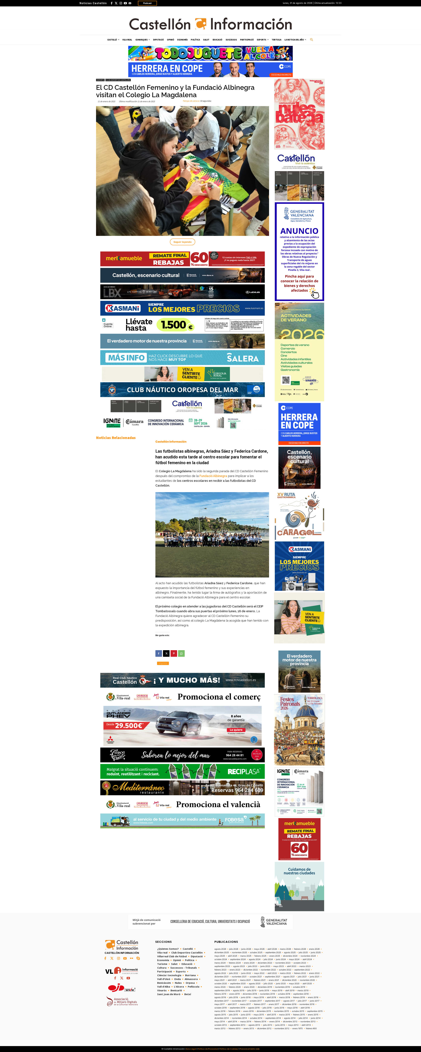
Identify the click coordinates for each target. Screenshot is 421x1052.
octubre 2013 (220, 1025)
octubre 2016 (220, 1008)
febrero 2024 (235, 963)
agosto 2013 (254, 1025)
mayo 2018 (259, 997)
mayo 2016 (292, 1008)
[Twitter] (116, 3)
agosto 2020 (254, 984)
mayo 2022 (259, 973)
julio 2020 (268, 984)
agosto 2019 (238, 990)
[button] (312, 40)
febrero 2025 (260, 956)
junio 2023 (265, 966)
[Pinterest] (174, 653)
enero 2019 (234, 994)
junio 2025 (316, 952)
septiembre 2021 (272, 977)
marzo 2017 (245, 1004)
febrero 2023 (220, 970)
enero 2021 (274, 980)
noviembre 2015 (281, 1011)
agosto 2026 (220, 949)
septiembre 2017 (272, 1001)
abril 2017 (232, 1004)
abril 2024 (307, 959)
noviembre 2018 (267, 994)
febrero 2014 (260, 1022)
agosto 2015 (220, 1015)
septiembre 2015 (314, 1011)
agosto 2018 (220, 997)
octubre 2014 (256, 1018)
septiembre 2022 (302, 970)
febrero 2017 (260, 1004)
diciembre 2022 (250, 970)
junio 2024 (281, 959)
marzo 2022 (285, 973)
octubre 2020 (220, 984)
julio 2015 (233, 1015)
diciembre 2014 (221, 1018)
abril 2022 (272, 973)
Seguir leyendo (182, 241)
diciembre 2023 (265, 963)
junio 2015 (245, 1015)
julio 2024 (268, 959)
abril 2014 (232, 1022)
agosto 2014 (290, 1018)
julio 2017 (302, 1001)
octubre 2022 (285, 970)
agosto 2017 (289, 1001)
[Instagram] (120, 3)
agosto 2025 (290, 952)
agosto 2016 (254, 1008)
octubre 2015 (298, 1011)
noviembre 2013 (307, 1022)
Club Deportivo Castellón (118, 80)
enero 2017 (274, 1004)
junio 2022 (246, 973)
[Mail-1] (129, 3)
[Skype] (138, 958)
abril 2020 (307, 984)
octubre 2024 (220, 959)
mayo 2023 (278, 966)
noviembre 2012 (281, 1028)
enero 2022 (314, 973)
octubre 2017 (256, 1001)
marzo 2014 (245, 1022)
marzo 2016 (219, 1011)
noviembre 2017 (239, 1001)
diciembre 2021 (221, 977)
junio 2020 (281, 984)
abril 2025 (232, 956)
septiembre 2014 (273, 1018)
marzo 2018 (284, 997)
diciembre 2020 (289, 980)
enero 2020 (249, 987)
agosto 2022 (220, 973)
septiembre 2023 (222, 966)
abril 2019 (289, 990)
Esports (100, 80)
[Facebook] (111, 3)
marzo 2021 (245, 980)
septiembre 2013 (237, 1025)
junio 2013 (280, 1025)
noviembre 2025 (239, 952)
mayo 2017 (219, 1004)
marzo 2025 (245, 956)
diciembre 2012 (264, 1028)
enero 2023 (235, 970)
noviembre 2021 (239, 977)
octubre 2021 (256, 977)
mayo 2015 (259, 1015)
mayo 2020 (294, 984)
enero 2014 (274, 1022)
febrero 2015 (299, 1015)
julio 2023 (252, 966)
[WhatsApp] (181, 653)
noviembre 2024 (308, 956)
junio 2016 (279, 1008)
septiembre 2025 (273, 952)
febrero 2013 (234, 1028)
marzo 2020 (220, 987)
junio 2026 (246, 949)
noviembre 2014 (239, 1018)
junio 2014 (316, 1018)
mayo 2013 (293, 1025)
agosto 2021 (289, 977)
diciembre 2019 (265, 987)
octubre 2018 (284, 994)
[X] (166, 653)
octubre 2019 (299, 987)
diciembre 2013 (290, 1022)
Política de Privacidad (208, 1049)
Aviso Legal (191, 1049)
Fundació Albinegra (213, 476)
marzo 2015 (284, 1015)
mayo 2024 (294, 959)
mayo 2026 (259, 949)
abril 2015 (271, 1015)
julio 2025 (303, 952)
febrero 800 (311, 1028)
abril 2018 (271, 997)
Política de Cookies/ (229, 1049)
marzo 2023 (305, 966)
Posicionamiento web (250, 1049)
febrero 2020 (235, 987)
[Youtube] (125, 3)
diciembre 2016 (289, 1004)
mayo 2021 (219, 980)
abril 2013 (306, 1025)
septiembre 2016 (237, 1008)
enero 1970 (297, 1028)
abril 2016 (305, 1008)
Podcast (147, 3)
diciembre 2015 (264, 1011)
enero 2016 (248, 1011)
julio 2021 (302, 977)
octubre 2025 (256, 952)
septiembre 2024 (238, 959)
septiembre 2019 (222, 990)
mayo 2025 (219, 956)
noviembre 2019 (282, 987)
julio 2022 (233, 973)
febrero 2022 (300, 973)
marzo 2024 (220, 963)
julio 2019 (251, 990)
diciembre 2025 (221, 952)
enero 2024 (249, 963)
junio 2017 (314, 1001)
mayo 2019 (277, 990)
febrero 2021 (260, 980)
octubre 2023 (300, 963)
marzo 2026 (285, 949)
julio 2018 (233, 997)
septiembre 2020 (238, 984)
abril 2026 (272, 949)
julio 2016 (267, 1008)
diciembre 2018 (250, 994)
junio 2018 (245, 997)
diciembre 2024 (290, 956)
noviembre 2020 (307, 980)
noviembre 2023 (282, 963)
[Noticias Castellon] (210, 23)
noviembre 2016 (306, 1004)
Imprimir (163, 663)
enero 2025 (274, 956)
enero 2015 (313, 1015)
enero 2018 (313, 997)
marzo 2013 (219, 1028)
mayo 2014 (219, 1022)
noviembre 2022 (268, 970)
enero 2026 (314, 949)
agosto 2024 (254, 959)
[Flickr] (131, 958)
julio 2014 (303, 1018)
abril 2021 (232, 980)
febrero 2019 (220, 994)
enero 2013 (249, 1028)
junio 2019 (264, 990)
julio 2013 (267, 1025)
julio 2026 (233, 949)
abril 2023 (291, 966)
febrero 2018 (299, 997)
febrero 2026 (300, 949)
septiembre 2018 (301, 994)
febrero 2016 (234, 1011)
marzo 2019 (302, 990)
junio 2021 (314, 977)
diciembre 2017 (221, 1001)
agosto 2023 (239, 966)
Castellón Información (170, 441)
